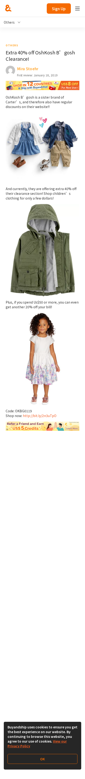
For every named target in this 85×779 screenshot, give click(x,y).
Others (12, 45)
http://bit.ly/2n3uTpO (39, 415)
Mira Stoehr (27, 68)
